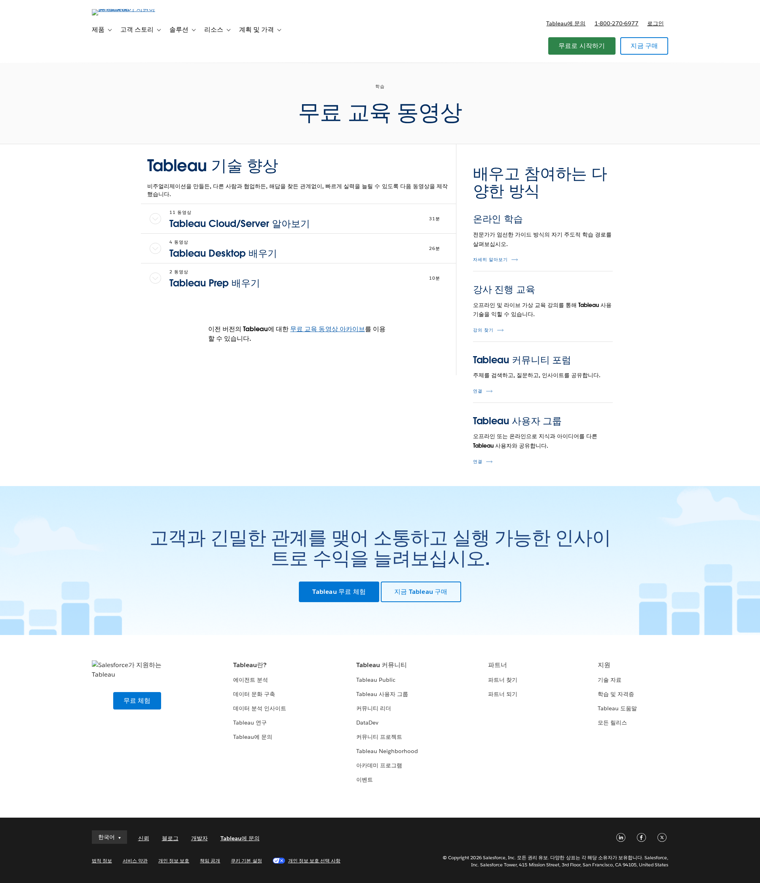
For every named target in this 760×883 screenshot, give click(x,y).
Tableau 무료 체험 (339, 591)
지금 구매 (644, 46)
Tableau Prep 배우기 (214, 283)
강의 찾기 (483, 330)
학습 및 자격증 (616, 694)
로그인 (655, 23)
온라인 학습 (498, 219)
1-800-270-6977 (616, 23)
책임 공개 (210, 860)
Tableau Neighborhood (387, 751)
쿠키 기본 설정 (246, 860)
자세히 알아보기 (490, 260)
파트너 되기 (502, 694)
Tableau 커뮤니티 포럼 (522, 360)
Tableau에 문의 (565, 23)
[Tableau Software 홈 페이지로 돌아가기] (125, 9)
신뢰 (143, 838)
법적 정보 (102, 860)
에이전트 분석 (250, 679)
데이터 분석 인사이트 (259, 708)
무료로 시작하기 (582, 46)
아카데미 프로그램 (379, 765)
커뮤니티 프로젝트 (379, 736)
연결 (478, 391)
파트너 (497, 665)
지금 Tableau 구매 (421, 591)
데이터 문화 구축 (254, 694)
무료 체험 (137, 700)
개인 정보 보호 (173, 860)
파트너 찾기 (502, 679)
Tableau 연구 (250, 722)
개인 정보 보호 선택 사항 (314, 860)
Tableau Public (375, 679)
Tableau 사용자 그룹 (517, 421)
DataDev (367, 722)
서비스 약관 (135, 860)
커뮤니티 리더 (373, 708)
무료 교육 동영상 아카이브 (327, 329)
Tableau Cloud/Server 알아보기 (239, 223)
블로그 (170, 838)
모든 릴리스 (612, 722)
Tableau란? (249, 665)
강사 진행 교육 (504, 289)
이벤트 (364, 779)
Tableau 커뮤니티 (381, 665)
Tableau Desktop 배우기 (223, 253)
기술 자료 (609, 679)
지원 (604, 665)
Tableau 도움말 (617, 708)
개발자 (199, 838)
